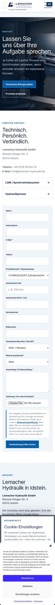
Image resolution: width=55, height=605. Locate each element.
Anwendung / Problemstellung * (19, 369)
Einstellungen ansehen (28, 594)
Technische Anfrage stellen (19, 84)
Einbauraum (11, 327)
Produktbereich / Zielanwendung (20, 269)
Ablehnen (27, 586)
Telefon (9, 254)
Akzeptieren (27, 578)
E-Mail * (9, 240)
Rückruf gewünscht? (15, 355)
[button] (50, 545)
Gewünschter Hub (13, 283)
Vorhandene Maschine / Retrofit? (20, 341)
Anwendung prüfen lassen (22, 444)
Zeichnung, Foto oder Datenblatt (20, 396)
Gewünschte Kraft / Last (16, 298)
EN (49, 4)
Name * (9, 211)
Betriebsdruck (12, 312)
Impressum (38, 601)
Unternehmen (11, 225)
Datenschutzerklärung (23, 601)
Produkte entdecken (16, 93)
